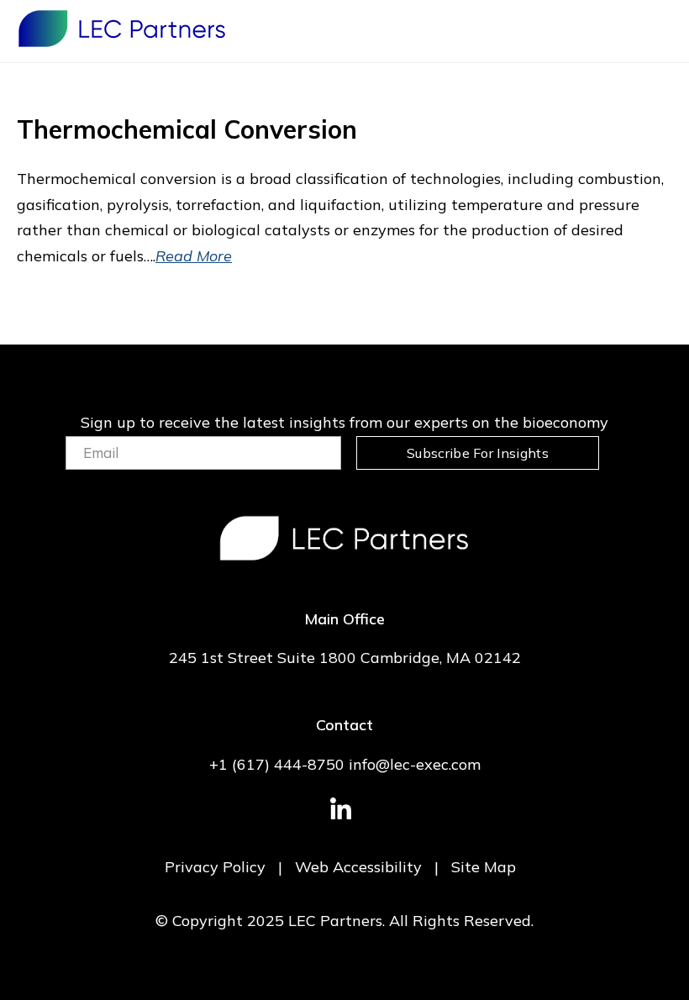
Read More (193, 256)
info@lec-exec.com (415, 764)
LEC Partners (122, 28)
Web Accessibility (358, 866)
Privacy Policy (215, 866)
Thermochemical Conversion (187, 129)
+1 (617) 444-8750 (276, 764)
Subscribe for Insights (478, 453)
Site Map (483, 866)
